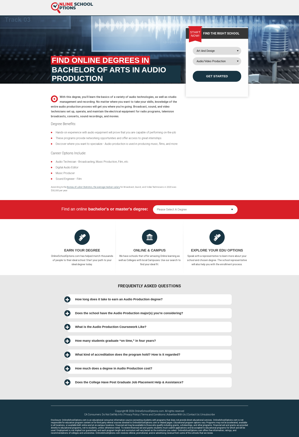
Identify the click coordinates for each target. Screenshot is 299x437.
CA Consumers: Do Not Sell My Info (103, 414)
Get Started (217, 76)
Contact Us (193, 414)
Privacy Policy (131, 414)
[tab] (149, 299)
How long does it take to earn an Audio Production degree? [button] (119, 299)
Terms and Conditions (153, 414)
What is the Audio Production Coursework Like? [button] (110, 327)
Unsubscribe (208, 414)
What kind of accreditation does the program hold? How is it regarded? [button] (127, 354)
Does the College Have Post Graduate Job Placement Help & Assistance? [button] (129, 382)
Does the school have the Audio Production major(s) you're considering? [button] (129, 313)
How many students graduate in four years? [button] (115, 340)
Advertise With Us (176, 414)
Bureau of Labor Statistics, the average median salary (93, 187)
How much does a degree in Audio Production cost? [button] (113, 368)
